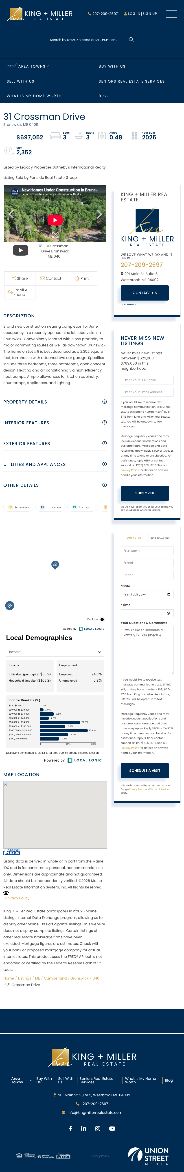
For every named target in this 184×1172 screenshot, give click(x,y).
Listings (24, 978)
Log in (134, 13)
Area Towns (32, 66)
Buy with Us (112, 66)
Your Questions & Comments (144, 623)
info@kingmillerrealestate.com (95, 1112)
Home (8, 978)
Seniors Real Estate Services (132, 81)
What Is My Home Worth (140, 1080)
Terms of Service (159, 789)
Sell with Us (20, 81)
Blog (104, 95)
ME (37, 978)
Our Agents (128, 304)
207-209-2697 (105, 13)
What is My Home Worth (34, 95)
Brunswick (80, 978)
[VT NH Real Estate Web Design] (148, 1156)
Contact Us (145, 292)
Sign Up (149, 13)
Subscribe (145, 493)
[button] (131, 40)
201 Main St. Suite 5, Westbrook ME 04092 (94, 1095)
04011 (96, 978)
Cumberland (55, 978)
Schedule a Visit (160, 538)
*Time (125, 605)
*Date (125, 586)
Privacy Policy (17, 898)
